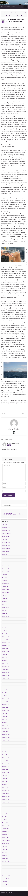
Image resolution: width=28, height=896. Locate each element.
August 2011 (5, 878)
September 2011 (6, 876)
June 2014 (4, 778)
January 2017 (5, 701)
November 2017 (6, 675)
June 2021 (4, 598)
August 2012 (5, 843)
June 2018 (4, 654)
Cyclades (13, 511)
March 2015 (5, 754)
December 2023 (6, 542)
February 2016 (5, 728)
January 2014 (5, 793)
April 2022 (4, 580)
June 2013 (4, 814)
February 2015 (5, 757)
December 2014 (6, 763)
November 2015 (6, 737)
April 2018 (4, 660)
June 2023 (4, 554)
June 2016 (4, 716)
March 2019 (5, 633)
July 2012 (4, 846)
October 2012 (5, 837)
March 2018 (5, 663)
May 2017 (4, 692)
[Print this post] (25, 23)
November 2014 (6, 766)
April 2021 (4, 601)
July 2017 (4, 687)
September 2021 (6, 592)
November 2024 (6, 530)
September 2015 (6, 743)
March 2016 (5, 725)
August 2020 (5, 607)
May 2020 (4, 610)
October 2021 (5, 589)
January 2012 (5, 864)
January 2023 (5, 563)
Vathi (3, 515)
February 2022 (5, 583)
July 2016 (4, 713)
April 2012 (4, 855)
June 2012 (4, 849)
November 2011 (6, 870)
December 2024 (6, 527)
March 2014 (5, 787)
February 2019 (5, 636)
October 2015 (5, 740)
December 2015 (6, 734)
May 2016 (4, 719)
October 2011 (5, 873)
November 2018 (6, 645)
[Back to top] (24, 892)
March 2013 (5, 822)
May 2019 (4, 628)
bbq (3, 511)
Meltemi (20, 514)
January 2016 (5, 731)
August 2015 (5, 746)
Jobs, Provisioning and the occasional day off (15, 13)
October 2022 (5, 571)
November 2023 (6, 545)
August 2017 (5, 684)
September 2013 (6, 805)
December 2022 (6, 566)
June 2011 (4, 884)
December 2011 (6, 867)
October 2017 (5, 678)
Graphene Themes (12, 894)
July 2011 (4, 881)
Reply (9, 445)
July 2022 (4, 574)
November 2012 (6, 834)
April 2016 (4, 722)
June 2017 (4, 690)
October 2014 (5, 769)
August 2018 (5, 651)
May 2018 (4, 657)
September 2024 (6, 533)
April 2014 (4, 784)
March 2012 (5, 858)
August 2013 (5, 808)
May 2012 (4, 852)
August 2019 (5, 625)
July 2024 (4, 539)
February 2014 (5, 790)
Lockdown (14, 514)
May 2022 (4, 577)
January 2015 (5, 760)
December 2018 (6, 642)
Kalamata (7, 513)
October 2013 (5, 802)
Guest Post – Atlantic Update (13, 15)
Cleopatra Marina (7, 511)
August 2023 (5, 551)
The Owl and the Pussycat (8, 6)
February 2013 (5, 825)
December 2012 (6, 831)
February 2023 (5, 560)
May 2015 (4, 752)
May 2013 (4, 816)
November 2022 (6, 568)
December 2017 (6, 672)
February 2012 (5, 861)
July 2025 (4, 524)
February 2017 (5, 698)
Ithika (17, 511)
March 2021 (5, 604)
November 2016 (6, 704)
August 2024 (5, 536)
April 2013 (4, 819)
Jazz (19, 511)
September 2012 (6, 840)
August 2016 (5, 710)
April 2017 (4, 695)
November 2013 (6, 799)
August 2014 (5, 772)
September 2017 (6, 681)
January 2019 (5, 639)
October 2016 (5, 707)
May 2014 (4, 781)
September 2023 (6, 548)
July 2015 (4, 749)
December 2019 (6, 619)
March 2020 (5, 613)
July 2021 (4, 595)
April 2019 (4, 630)
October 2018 (5, 648)
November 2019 (6, 622)
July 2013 (4, 811)
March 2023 (5, 557)
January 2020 (5, 616)
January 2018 (5, 669)
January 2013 (5, 828)
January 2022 (5, 586)
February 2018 (5, 666)
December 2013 (6, 796)
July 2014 (4, 775)
